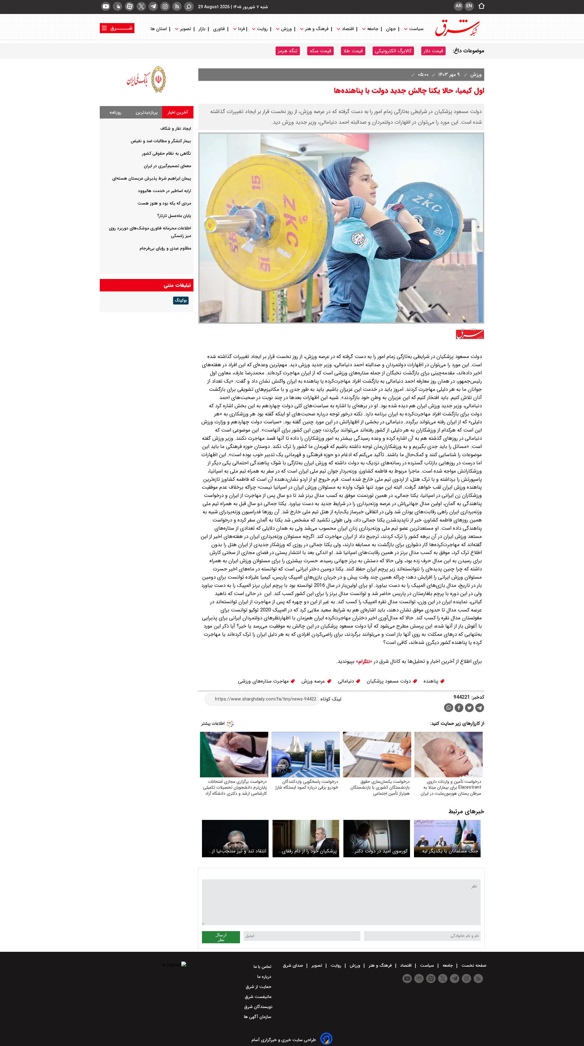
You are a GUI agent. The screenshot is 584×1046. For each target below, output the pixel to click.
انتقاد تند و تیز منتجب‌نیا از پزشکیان (239, 851)
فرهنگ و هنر (317, 29)
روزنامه (115, 112)
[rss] (177, 6)
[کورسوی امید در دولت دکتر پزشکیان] (376, 838)
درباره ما (265, 976)
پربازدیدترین (147, 112)
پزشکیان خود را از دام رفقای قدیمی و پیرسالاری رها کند (309, 851)
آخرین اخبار (178, 112)
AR (458, 6)
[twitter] (141, 6)
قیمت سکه (320, 51)
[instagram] (165, 6)
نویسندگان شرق (258, 1006)
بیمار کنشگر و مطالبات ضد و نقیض (161, 141)
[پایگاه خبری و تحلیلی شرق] (456, 36)
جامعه (373, 29)
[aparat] (129, 6)
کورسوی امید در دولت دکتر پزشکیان (381, 851)
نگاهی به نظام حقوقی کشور (166, 153)
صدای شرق (293, 965)
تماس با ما (263, 966)
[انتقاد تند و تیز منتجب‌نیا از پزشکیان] (235, 838)
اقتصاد (348, 29)
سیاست (416, 29)
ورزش (286, 29)
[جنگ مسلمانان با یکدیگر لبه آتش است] (447, 838)
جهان (391, 29)
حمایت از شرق (259, 986)
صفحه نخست (473, 965)
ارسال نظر (221, 937)
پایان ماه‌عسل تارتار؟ (174, 215)
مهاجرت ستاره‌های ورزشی (264, 681)
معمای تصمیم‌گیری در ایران (167, 166)
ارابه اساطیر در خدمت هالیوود (164, 191)
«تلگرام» (363, 661)
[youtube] (105, 6)
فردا (241, 29)
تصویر (185, 29)
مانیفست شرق (259, 996)
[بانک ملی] (146, 92)
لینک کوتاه (330, 699)
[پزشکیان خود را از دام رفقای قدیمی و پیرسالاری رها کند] (306, 838)
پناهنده (432, 681)
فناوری (219, 29)
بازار (202, 29)
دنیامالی (347, 681)
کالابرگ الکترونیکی (393, 51)
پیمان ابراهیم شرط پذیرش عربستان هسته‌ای (151, 178)
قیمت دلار (433, 51)
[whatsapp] (448, 707)
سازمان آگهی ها (258, 1016)
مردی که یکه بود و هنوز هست (164, 203)
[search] (189, 6)
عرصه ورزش (314, 681)
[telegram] (153, 6)
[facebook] (459, 708)
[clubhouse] (117, 6)
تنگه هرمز (287, 51)
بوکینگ (181, 301)
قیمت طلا (353, 51)
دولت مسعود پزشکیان (389, 681)
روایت (262, 29)
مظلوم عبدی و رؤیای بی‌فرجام (165, 248)
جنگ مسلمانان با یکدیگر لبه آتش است (450, 851)
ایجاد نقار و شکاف (175, 128)
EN (469, 6)
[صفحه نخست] (479, 6)
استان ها (159, 29)
